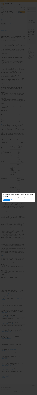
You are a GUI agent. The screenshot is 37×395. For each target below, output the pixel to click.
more (6, 196)
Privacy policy (21, 195)
